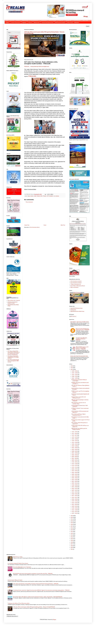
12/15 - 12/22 (75, 374)
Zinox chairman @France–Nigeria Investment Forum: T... (78, 415)
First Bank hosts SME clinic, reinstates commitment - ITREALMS (81, 339)
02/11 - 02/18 (74, 504)
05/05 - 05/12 (75, 483)
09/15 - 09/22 (75, 449)
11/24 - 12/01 (74, 431)
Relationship (37, 22)
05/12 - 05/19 (75, 481)
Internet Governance (15, 22)
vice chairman (56, 196)
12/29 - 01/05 (75, 371)
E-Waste (7, 22)
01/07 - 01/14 (75, 513)
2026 (72, 365)
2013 (72, 533)
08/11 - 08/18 (74, 458)
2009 (72, 540)
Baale (29, 196)
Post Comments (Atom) (35, 227)
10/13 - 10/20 (75, 442)
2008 (72, 542)
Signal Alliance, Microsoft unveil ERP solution (79, 321)
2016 (72, 528)
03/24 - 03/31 (75, 493)
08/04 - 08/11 (74, 460)
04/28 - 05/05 (75, 484)
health (35, 196)
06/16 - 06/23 (75, 472)
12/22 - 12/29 (75, 372)
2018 (72, 524)
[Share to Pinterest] (52, 194)
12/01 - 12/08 (75, 378)
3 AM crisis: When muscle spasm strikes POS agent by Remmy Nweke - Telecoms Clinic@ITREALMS (34, 606)
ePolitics (18, 20)
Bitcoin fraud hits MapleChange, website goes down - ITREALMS (82, 329)
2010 (72, 538)
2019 (72, 522)
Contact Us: (61, 20)
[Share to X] (50, 194)
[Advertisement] (44, 213)
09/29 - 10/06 (75, 445)
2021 (72, 519)
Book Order (85, 20)
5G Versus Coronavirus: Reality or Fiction (13, 302)
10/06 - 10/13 (75, 444)
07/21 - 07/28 (75, 463)
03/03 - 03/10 (75, 499)
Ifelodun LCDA (39, 196)
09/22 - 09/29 (75, 447)
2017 (72, 526)
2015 (72, 529)
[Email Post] (45, 194)
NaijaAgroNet (68, 20)
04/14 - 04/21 (75, 488)
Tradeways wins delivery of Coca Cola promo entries (18, 603)
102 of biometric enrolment (76, 281)
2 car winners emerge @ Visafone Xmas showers (18, 563)
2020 (72, 520)
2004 (72, 549)
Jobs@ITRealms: (77, 20)
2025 (72, 367)
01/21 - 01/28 (75, 509)
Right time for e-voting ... (18, 556)
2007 (72, 543)
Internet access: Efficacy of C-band (15, 580)
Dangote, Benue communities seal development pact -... (79, 397)
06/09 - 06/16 (75, 474)
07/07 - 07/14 (75, 467)
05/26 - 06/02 (75, 477)
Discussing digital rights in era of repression (22, 566)
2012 (72, 535)
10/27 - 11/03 (74, 438)
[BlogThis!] (49, 194)
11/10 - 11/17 (74, 435)
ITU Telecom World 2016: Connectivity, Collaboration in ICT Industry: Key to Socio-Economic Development (14, 353)
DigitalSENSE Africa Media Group (77, 311)
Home (6, 20)
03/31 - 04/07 (75, 492)
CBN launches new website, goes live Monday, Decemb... (79, 429)
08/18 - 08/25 (75, 456)
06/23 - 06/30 (75, 470)
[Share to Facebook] (51, 194)
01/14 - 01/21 (75, 511)
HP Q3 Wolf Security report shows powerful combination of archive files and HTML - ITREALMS (32, 573)
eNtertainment (25, 20)
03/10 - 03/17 (75, 497)
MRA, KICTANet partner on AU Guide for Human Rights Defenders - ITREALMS (82, 348)
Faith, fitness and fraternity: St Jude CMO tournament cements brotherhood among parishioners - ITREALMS (35, 583)
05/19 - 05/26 (75, 479)
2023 (72, 515)
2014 (72, 531)
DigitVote (24, 22)
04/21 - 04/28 (75, 486)
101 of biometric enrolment (76, 282)
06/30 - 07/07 (75, 468)
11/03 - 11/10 (74, 437)
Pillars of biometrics (74, 287)
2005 (72, 547)
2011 (72, 536)
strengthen (51, 196)
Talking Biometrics (34, 20)
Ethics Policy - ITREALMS (73, 22)
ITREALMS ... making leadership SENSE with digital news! (36, 66)
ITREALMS (32, 76)
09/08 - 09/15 (75, 451)
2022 (72, 517)
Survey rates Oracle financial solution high (79, 356)
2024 (72, 369)
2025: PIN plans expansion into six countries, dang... (79, 403)
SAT (48, 196)
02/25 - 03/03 (75, 500)
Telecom (30, 22)
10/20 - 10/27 (75, 440)
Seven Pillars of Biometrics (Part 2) (77, 285)
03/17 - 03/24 (75, 495)
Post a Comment (29, 202)
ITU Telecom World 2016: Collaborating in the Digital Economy (13, 357)
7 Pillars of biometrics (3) (75, 284)
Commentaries (43, 20)
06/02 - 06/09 (75, 476)
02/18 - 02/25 (75, 502)
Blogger (54, 619)
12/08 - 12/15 (75, 376)
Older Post (63, 225)
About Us (12, 20)
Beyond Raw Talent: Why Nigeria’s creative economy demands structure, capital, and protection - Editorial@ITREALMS (37, 596)
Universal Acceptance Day (47, 22)
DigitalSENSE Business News (76, 308)
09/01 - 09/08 (75, 453)
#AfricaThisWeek (52, 20)
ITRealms (44, 196)
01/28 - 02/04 (75, 507)
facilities (32, 196)
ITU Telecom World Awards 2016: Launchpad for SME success (13, 360)
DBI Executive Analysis (60, 22)
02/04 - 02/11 (74, 506)
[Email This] (47, 194)
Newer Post (26, 225)
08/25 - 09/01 (75, 454)
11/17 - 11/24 (74, 433)
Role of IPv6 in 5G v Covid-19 (14, 300)
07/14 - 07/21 (75, 465)
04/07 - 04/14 (75, 490)
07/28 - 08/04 (75, 461)
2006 (72, 545)
